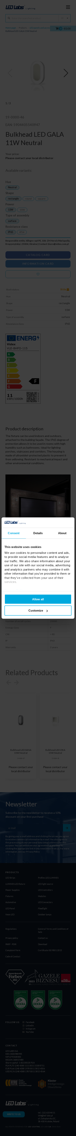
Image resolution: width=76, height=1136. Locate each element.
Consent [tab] (13, 533)
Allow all (38, 599)
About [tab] (62, 533)
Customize (35, 610)
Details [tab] (38, 533)
